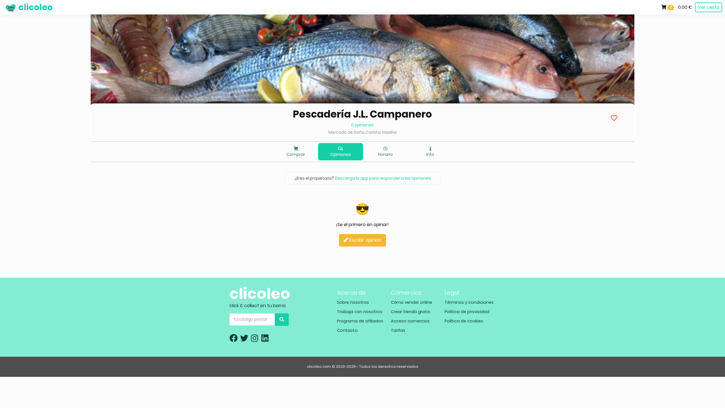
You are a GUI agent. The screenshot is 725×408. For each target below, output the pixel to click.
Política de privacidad (467, 311)
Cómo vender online (411, 302)
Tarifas (398, 330)
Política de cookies (464, 321)
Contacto (347, 330)
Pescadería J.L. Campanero (362, 114)
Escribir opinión (364, 240)
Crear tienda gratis (410, 311)
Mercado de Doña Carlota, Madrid (362, 132)
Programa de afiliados (360, 321)
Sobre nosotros (353, 302)
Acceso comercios (410, 321)
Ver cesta (708, 7)
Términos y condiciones (469, 302)
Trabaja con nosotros (359, 311)
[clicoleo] (4, 7)
